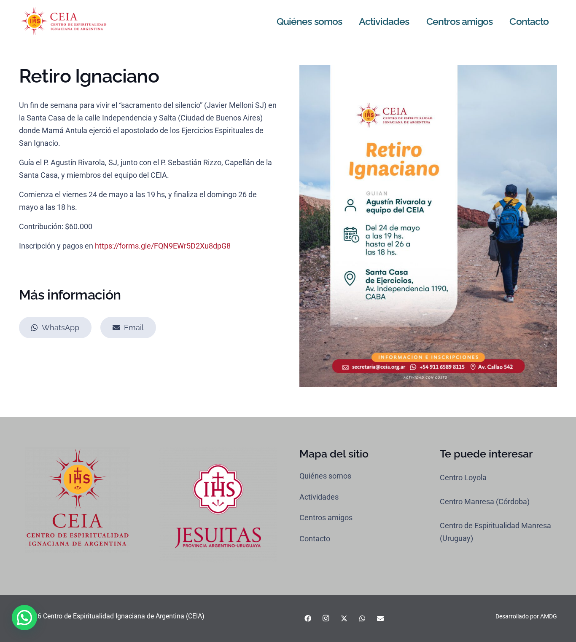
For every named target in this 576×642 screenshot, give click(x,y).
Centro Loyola (463, 477)
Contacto (314, 538)
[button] (24, 617)
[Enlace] (63, 21)
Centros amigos (326, 517)
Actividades (319, 496)
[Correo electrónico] (380, 618)
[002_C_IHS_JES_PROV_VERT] (218, 506)
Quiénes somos (325, 475)
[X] (344, 618)
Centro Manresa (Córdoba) (485, 501)
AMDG (548, 616)
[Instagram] (326, 618)
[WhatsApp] (362, 618)
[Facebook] (307, 618)
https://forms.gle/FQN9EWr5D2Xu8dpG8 (163, 245)
